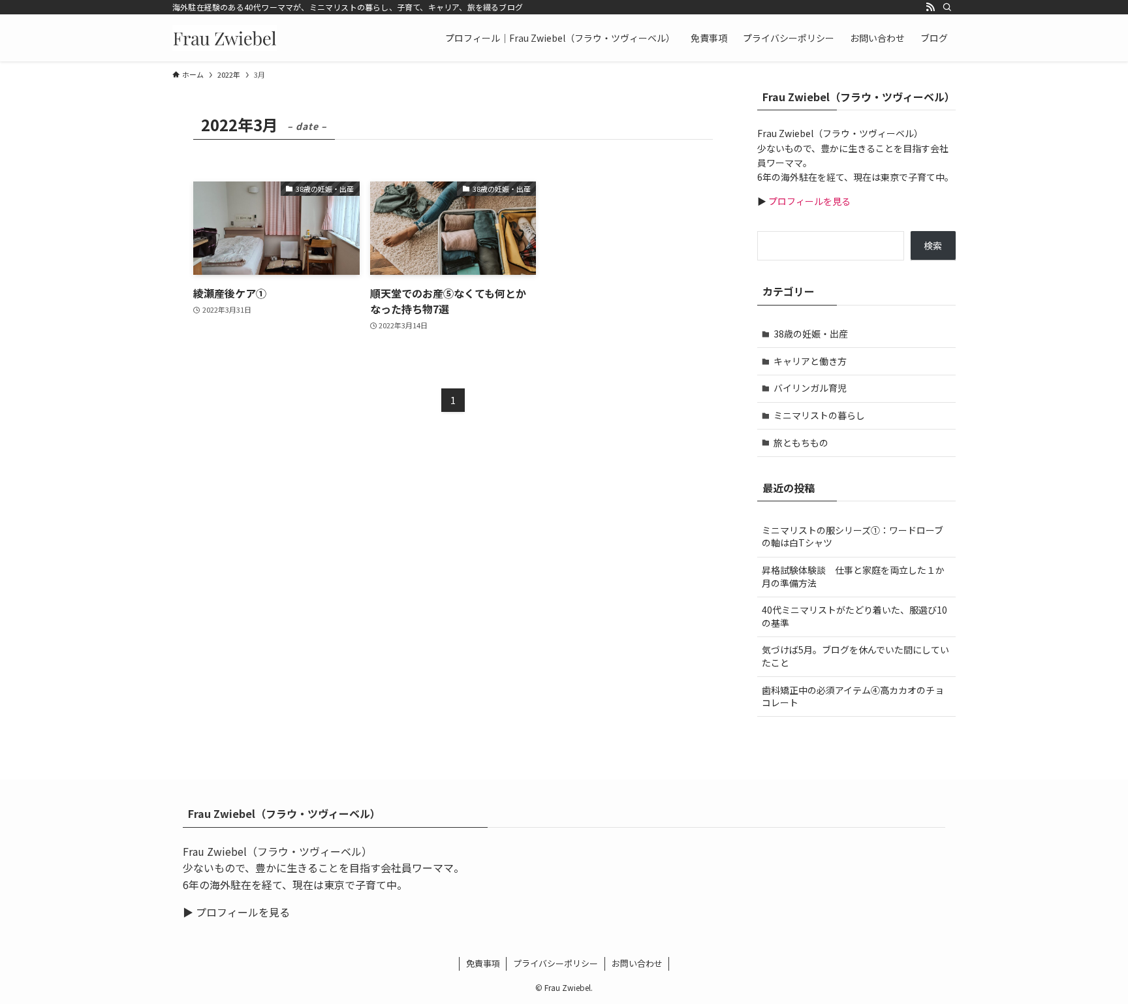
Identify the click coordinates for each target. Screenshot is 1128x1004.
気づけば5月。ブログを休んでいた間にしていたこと (855, 656)
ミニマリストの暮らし (819, 415)
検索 (933, 245)
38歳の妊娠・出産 (811, 333)
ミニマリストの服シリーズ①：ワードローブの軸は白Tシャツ (852, 537)
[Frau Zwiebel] (224, 38)
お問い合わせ (637, 963)
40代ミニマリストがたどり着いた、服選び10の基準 (854, 616)
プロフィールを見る (808, 201)
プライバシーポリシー (555, 963)
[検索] (947, 7)
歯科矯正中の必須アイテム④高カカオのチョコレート (853, 696)
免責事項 (483, 963)
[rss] (930, 7)
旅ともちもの (801, 442)
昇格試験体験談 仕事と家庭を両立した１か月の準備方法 (853, 576)
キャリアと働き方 (810, 361)
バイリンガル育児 (810, 387)
